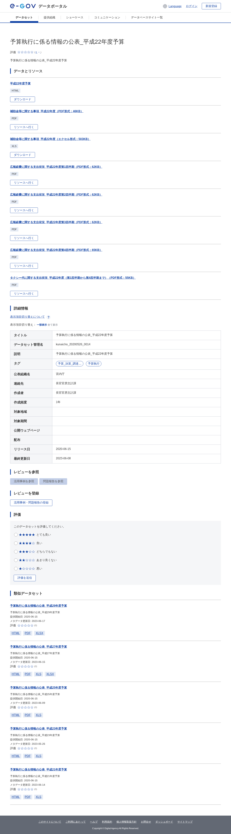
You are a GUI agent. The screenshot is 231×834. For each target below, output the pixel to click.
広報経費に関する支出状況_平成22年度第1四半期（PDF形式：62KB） (56, 166)
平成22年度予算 (20, 83)
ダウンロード (22, 99)
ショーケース (74, 17)
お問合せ (146, 821)
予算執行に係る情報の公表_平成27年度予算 (38, 646)
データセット (24, 17)
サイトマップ (185, 821)
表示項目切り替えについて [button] (27, 316)
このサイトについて (49, 821)
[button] (172, 6)
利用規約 (107, 821)
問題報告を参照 (53, 481)
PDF (28, 633)
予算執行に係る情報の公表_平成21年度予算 (38, 769)
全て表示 (53, 324)
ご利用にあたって (76, 821)
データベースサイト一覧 (147, 17)
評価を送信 (25, 577)
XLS (38, 674)
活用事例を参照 (24, 481)
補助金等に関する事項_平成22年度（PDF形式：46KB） (46, 111)
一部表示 (42, 324)
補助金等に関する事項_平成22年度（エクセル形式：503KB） (50, 139)
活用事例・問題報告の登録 (31, 502)
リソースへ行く (24, 127)
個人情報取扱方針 (126, 821)
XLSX (39, 633)
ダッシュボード (164, 821)
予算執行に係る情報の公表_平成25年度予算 (38, 687)
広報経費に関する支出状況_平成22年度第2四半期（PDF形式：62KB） (56, 194)
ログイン (191, 6)
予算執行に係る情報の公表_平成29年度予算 (38, 605)
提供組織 (49, 17)
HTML (16, 633)
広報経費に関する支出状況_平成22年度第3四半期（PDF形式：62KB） (56, 222)
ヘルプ (94, 821)
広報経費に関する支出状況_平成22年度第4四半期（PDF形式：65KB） (56, 249)
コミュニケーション (107, 17)
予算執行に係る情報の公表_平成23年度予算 (38, 728)
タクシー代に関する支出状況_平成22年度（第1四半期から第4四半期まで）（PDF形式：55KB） (73, 277)
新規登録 (211, 6)
